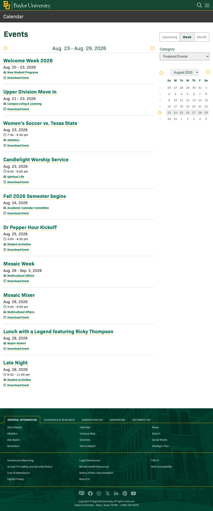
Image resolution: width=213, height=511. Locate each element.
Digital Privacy (15, 479)
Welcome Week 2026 (28, 60)
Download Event (18, 77)
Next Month (207, 72)
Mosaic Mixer (19, 294)
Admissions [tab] (117, 419)
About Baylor (14, 427)
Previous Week (5, 48)
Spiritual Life (15, 176)
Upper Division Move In (30, 91)
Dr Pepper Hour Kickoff (30, 226)
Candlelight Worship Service (36, 159)
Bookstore (13, 446)
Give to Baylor (88, 446)
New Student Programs (22, 72)
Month (202, 37)
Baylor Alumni (16, 343)
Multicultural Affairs (20, 275)
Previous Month (161, 73)
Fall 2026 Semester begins (34, 195)
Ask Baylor (13, 439)
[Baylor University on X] (107, 495)
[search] (197, 5)
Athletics (13, 140)
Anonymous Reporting (20, 460)
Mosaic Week (18, 263)
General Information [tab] (22, 419)
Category (167, 49)
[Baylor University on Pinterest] (124, 495)
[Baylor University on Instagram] (98, 495)
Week (187, 37)
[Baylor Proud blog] (81, 495)
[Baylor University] (26, 5)
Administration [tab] (92, 419)
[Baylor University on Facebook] (89, 495)
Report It (84, 479)
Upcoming (169, 37)
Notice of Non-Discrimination (96, 472)
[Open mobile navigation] (208, 6)
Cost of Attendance (18, 472)
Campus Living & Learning (24, 103)
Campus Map (87, 433)
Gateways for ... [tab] (143, 419)
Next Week (152, 48)
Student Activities (19, 244)
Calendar (13, 16)
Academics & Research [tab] (59, 419)
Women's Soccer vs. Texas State (40, 122)
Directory (85, 439)
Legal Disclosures (89, 460)
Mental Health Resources (94, 466)
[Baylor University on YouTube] (132, 495)
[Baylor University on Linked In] (115, 495)
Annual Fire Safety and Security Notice (29, 466)
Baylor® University (102, 501)
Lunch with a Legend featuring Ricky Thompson (58, 330)
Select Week (163, 87)
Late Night (15, 362)
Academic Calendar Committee (28, 208)
